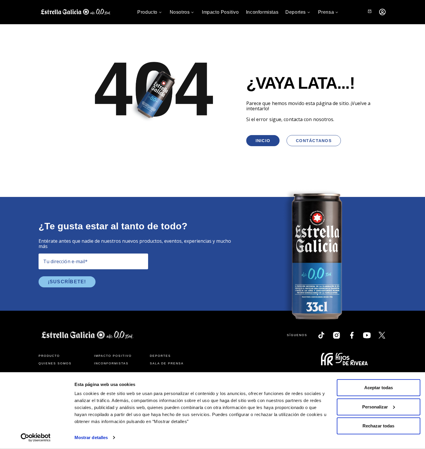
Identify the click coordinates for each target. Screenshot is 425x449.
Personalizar (375, 406)
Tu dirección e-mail (65, 261)
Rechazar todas (378, 425)
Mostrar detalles (91, 437)
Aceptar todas (378, 387)
